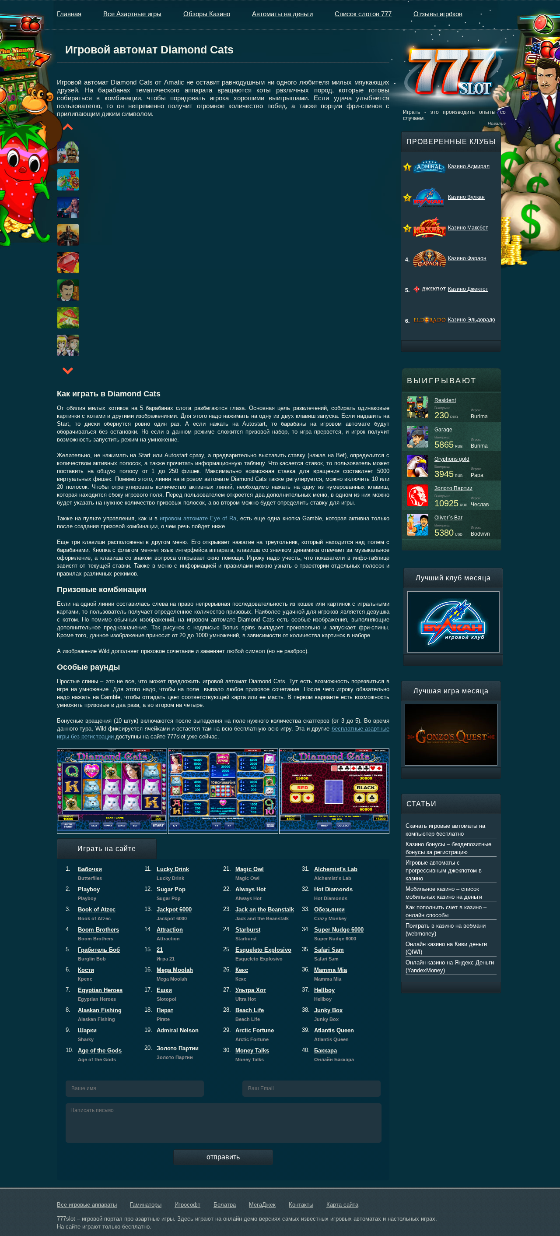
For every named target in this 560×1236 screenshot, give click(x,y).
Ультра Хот (244, 994)
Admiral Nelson (171, 1030)
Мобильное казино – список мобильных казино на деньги (444, 893)
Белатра (225, 1204)
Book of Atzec (91, 913)
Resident (445, 400)
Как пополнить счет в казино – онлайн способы (446, 911)
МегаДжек (262, 1204)
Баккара (328, 1054)
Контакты (301, 1204)
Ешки (160, 994)
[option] (57, 152)
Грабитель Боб (93, 953)
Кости (80, 974)
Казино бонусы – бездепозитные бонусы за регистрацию (448, 848)
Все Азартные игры (132, 14)
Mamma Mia (324, 974)
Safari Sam (323, 953)
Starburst (241, 933)
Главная (69, 14)
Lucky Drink (166, 873)
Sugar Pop (165, 893)
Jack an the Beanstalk (258, 913)
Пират (158, 1014)
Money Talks (246, 1054)
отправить (223, 1157)
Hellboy (318, 994)
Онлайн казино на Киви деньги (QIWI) (446, 948)
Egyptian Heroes (94, 994)
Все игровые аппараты (87, 1204)
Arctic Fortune (248, 1034)
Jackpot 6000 (168, 913)
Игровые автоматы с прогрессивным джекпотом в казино (444, 870)
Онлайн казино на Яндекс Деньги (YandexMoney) (450, 966)
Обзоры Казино (206, 14)
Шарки (81, 1034)
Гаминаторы (145, 1204)
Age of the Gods (94, 1054)
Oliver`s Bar (448, 518)
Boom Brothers (92, 933)
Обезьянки (324, 913)
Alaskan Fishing (94, 1014)
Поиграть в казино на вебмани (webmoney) (446, 929)
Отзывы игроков (437, 14)
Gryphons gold (451, 459)
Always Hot (244, 893)
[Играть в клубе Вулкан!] (453, 595)
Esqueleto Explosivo (257, 953)
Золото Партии (171, 1052)
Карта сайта (342, 1204)
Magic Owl (243, 873)
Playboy (83, 893)
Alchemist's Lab (329, 873)
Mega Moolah (168, 974)
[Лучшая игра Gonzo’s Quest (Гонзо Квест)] (451, 708)
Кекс (235, 974)
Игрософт (187, 1204)
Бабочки (84, 873)
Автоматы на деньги (282, 14)
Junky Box (322, 1014)
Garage (443, 430)
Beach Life (243, 1014)
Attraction (163, 933)
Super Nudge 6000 (333, 933)
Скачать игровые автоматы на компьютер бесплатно (445, 830)
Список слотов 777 (363, 14)
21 (159, 953)
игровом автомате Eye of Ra (198, 518)
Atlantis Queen (328, 1034)
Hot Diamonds (327, 893)
